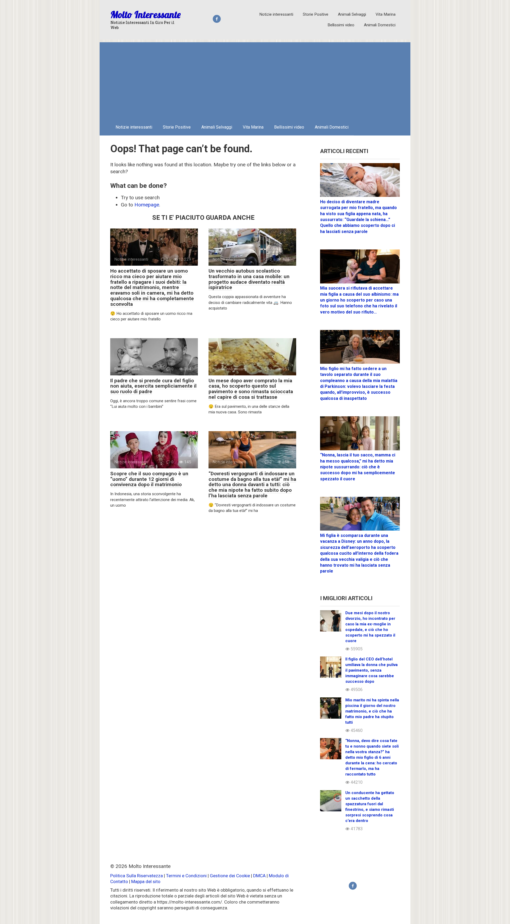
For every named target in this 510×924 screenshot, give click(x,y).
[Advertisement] (255, 79)
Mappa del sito (145, 881)
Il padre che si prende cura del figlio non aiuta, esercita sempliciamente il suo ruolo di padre (153, 386)
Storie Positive (315, 14)
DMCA (259, 875)
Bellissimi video (341, 25)
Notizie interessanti (276, 14)
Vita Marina (386, 14)
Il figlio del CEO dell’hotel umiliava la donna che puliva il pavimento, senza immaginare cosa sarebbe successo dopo (371, 670)
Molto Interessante (145, 14)
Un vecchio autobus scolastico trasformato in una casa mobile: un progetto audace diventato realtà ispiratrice (249, 279)
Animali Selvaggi (352, 14)
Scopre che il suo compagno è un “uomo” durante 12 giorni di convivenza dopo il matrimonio (149, 479)
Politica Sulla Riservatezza (137, 875)
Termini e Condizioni (186, 875)
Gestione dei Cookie (230, 875)
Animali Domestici (380, 25)
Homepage (146, 205)
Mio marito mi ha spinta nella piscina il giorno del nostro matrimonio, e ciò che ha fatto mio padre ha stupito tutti (372, 711)
